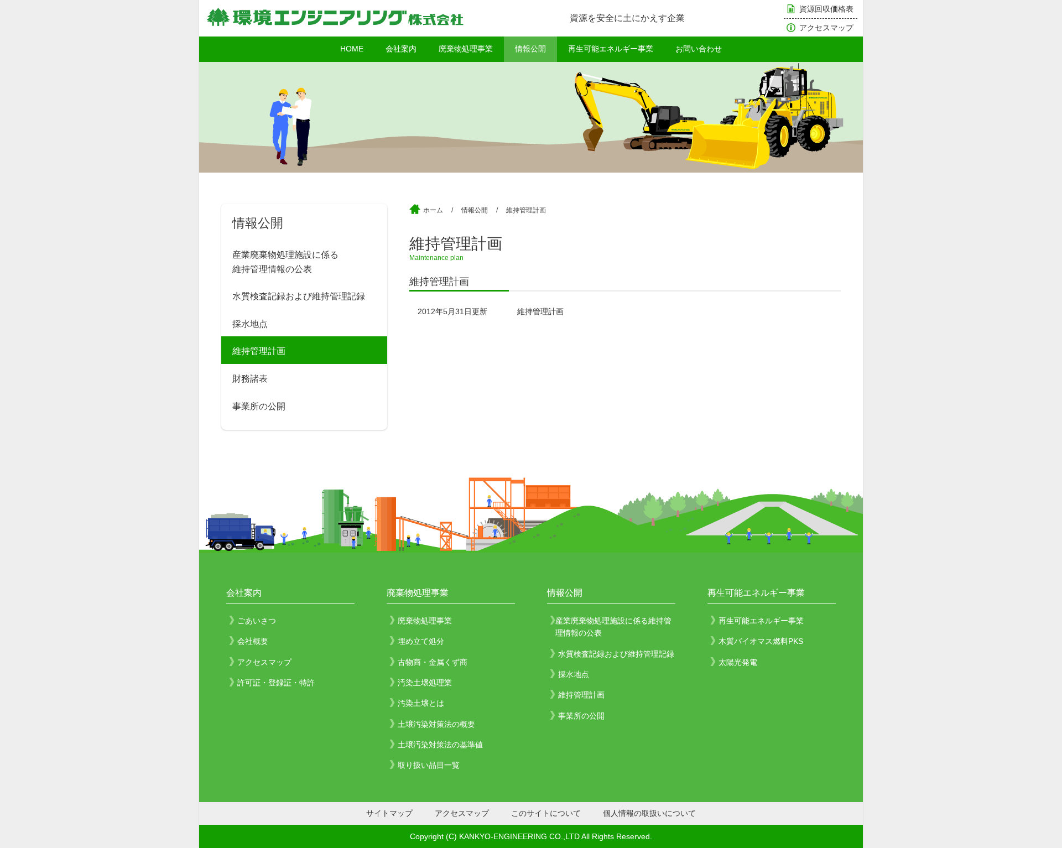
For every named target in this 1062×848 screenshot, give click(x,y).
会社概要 (252, 641)
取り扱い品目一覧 (429, 765)
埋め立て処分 (421, 641)
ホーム (433, 210)
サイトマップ (389, 813)
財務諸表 (250, 378)
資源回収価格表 (826, 8)
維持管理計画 (258, 351)
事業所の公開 (258, 406)
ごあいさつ (256, 620)
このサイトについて (546, 813)
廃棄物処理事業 (466, 48)
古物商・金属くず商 (432, 662)
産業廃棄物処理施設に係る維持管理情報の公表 (285, 262)
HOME (351, 48)
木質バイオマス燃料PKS (761, 641)
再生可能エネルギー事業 (610, 48)
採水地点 (250, 324)
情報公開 (530, 48)
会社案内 (401, 48)
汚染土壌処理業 (425, 682)
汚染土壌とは (421, 703)
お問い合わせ (698, 48)
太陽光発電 (738, 662)
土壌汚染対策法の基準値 (440, 744)
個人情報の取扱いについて (649, 813)
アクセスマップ (826, 27)
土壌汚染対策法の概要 (436, 724)
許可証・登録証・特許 (276, 682)
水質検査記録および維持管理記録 (298, 296)
